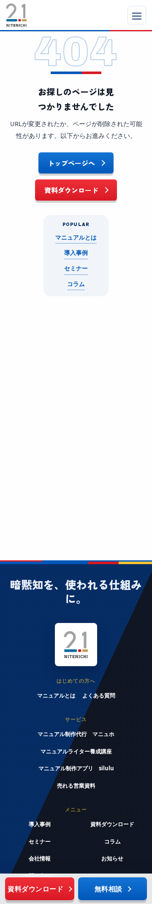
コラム (76, 284)
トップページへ (71, 163)
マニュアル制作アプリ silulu (76, 768)
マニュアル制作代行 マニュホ (76, 734)
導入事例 (76, 252)
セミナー (76, 268)
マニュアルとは (76, 237)
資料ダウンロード (71, 190)
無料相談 (108, 888)
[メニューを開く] (137, 15)
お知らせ (112, 858)
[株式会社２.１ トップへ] (39, 15)
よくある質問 (98, 695)
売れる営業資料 (76, 785)
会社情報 (40, 858)
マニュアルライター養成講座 (76, 751)
